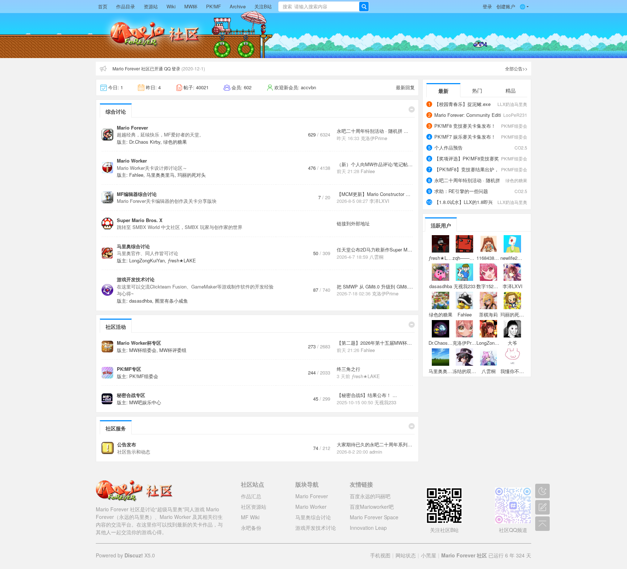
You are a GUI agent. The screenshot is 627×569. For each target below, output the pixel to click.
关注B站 (263, 6)
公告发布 (126, 444)
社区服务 (116, 428)
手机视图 (380, 555)
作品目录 (125, 6)
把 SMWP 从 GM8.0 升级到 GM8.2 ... (377, 286)
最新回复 (405, 87)
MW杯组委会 (142, 350)
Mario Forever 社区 (464, 555)
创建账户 (505, 6)
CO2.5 (521, 147)
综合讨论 (116, 111)
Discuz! (133, 555)
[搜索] (364, 6)
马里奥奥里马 (160, 174)
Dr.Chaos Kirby (144, 141)
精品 (510, 90)
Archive (238, 6)
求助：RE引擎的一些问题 (461, 191)
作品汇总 (251, 496)
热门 (477, 90)
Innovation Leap (368, 527)
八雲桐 (376, 256)
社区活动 (116, 326)
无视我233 (385, 402)
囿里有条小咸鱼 (171, 300)
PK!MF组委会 (143, 376)
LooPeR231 (515, 115)
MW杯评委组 (173, 350)
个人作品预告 (448, 147)
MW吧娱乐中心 (145, 402)
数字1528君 (488, 286)
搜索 (287, 6)
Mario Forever (132, 127)
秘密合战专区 (131, 395)
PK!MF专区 (129, 368)
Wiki (171, 6)
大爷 (512, 342)
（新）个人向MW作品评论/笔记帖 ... (375, 164)
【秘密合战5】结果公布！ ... (367, 395)
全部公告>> (516, 68)
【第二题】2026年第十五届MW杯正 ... (377, 342)
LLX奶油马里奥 (512, 104)
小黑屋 (428, 555)
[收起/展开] (412, 109)
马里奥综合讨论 (133, 246)
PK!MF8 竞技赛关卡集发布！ (465, 125)
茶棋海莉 (488, 314)
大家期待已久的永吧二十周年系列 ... (375, 444)
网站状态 (406, 555)
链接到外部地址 (353, 223)
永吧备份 (251, 527)
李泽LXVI (379, 200)
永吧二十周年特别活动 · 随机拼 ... (372, 130)
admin (375, 451)
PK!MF (213, 6)
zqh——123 (464, 257)
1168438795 (489, 257)
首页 (102, 6)
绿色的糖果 (175, 141)
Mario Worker (132, 160)
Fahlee (136, 174)
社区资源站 (253, 506)
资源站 (151, 6)
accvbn (308, 87)
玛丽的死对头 (191, 174)
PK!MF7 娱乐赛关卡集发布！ (465, 136)
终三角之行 (348, 368)
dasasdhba (140, 300)
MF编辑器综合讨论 (137, 194)
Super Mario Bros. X (140, 220)
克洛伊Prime (374, 138)
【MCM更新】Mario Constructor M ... (376, 194)
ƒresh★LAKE (182, 260)
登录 (487, 6)
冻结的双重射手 (468, 371)
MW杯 (190, 6)
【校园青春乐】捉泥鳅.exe (462, 104)
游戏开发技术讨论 (136, 279)
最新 (443, 90)
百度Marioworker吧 (372, 506)
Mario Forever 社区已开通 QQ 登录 (146, 68)
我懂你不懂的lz (516, 371)
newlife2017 (512, 257)
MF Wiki (250, 517)
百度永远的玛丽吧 (370, 496)
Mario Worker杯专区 (139, 342)
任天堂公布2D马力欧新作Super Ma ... (376, 249)
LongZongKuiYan (147, 260)
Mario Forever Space (374, 517)
